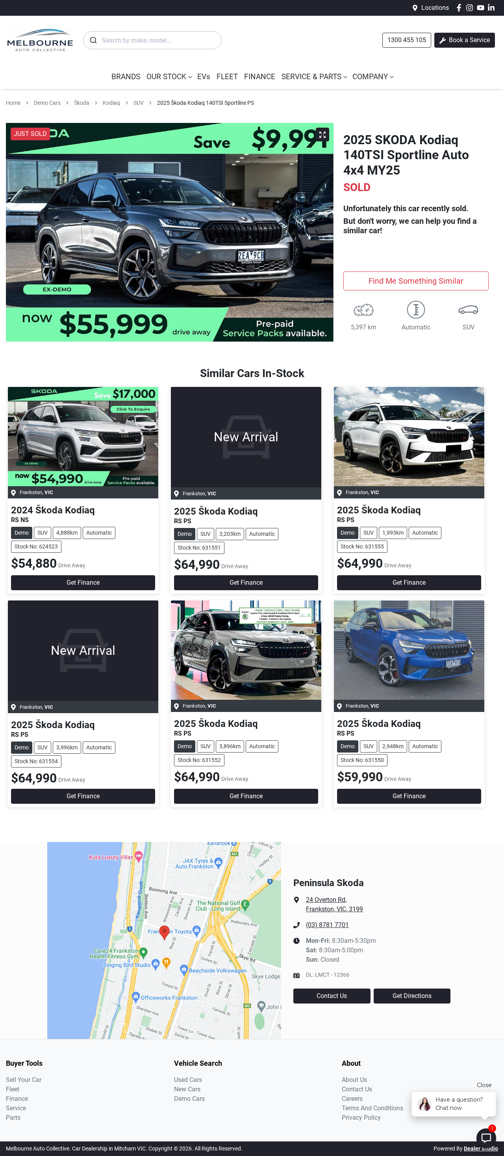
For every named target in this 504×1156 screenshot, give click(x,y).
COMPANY (370, 76)
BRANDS (125, 76)
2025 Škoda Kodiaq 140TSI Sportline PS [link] (205, 103)
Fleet (12, 1089)
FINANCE (259, 76)
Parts (13, 1117)
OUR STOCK (166, 76)
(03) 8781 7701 (327, 925)
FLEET (227, 76)
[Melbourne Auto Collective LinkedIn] (492, 7)
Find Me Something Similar (416, 281)
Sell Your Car (23, 1080)
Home (13, 103)
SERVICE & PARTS (311, 76)
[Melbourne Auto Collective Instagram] (471, 7)
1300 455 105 (406, 40)
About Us (354, 1080)
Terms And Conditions (372, 1108)
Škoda (81, 103)
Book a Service (468, 40)
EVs (203, 76)
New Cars (187, 1089)
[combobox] (152, 40)
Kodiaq (111, 103)
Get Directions (412, 996)
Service (16, 1108)
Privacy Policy (361, 1117)
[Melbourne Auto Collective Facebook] (460, 7)
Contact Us (332, 996)
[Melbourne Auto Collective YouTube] (482, 7)
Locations (435, 7)
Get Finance (83, 582)
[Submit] (92, 40)
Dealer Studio (481, 1148)
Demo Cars (47, 103)
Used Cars (188, 1080)
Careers (352, 1098)
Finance (17, 1098)
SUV (138, 103)
